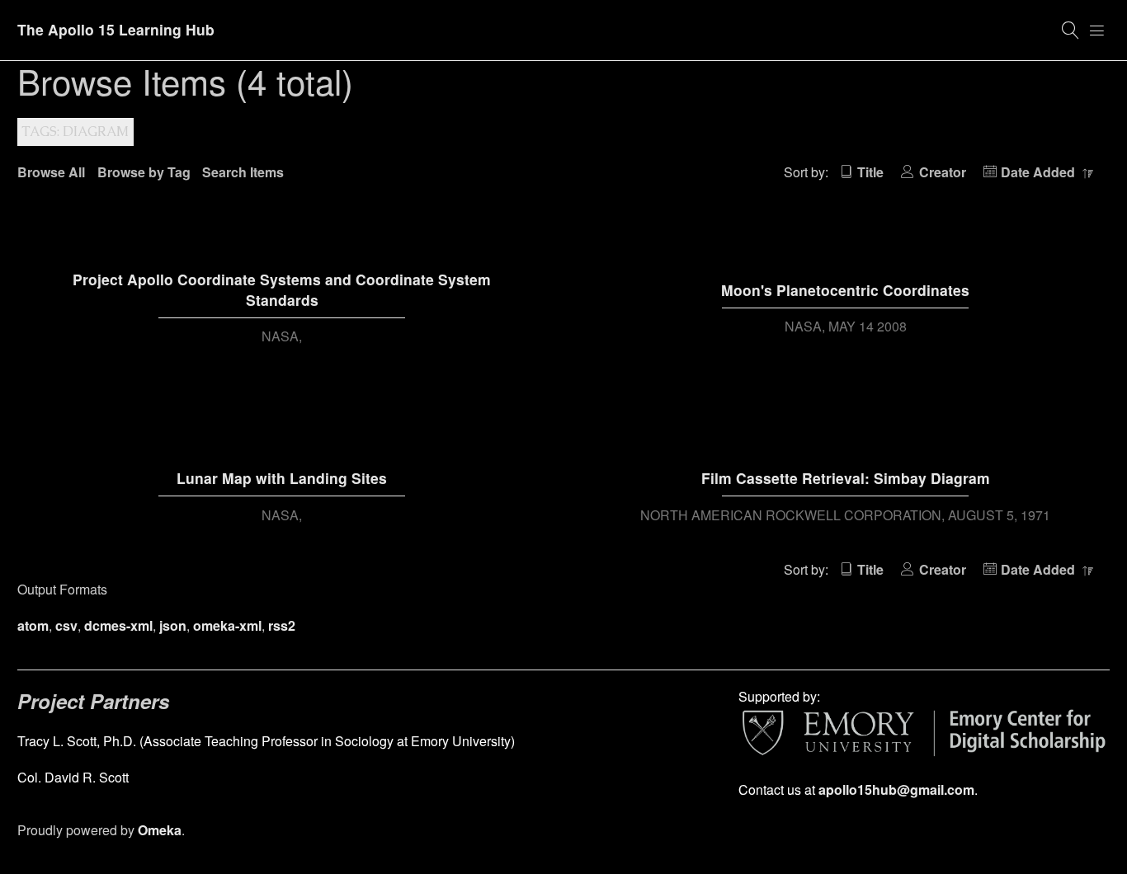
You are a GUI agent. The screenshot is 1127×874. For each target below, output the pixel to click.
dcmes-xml (118, 625)
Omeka (160, 829)
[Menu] (1097, 30)
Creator (942, 171)
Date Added (1039, 171)
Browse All (51, 171)
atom (33, 625)
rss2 (281, 625)
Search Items (243, 171)
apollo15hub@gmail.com (896, 789)
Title (870, 171)
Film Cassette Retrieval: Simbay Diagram (845, 478)
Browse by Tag (144, 171)
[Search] (1071, 30)
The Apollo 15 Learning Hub (116, 29)
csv (66, 625)
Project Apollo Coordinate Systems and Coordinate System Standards (282, 289)
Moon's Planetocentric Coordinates (845, 290)
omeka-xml (227, 625)
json (172, 625)
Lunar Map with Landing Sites (282, 478)
